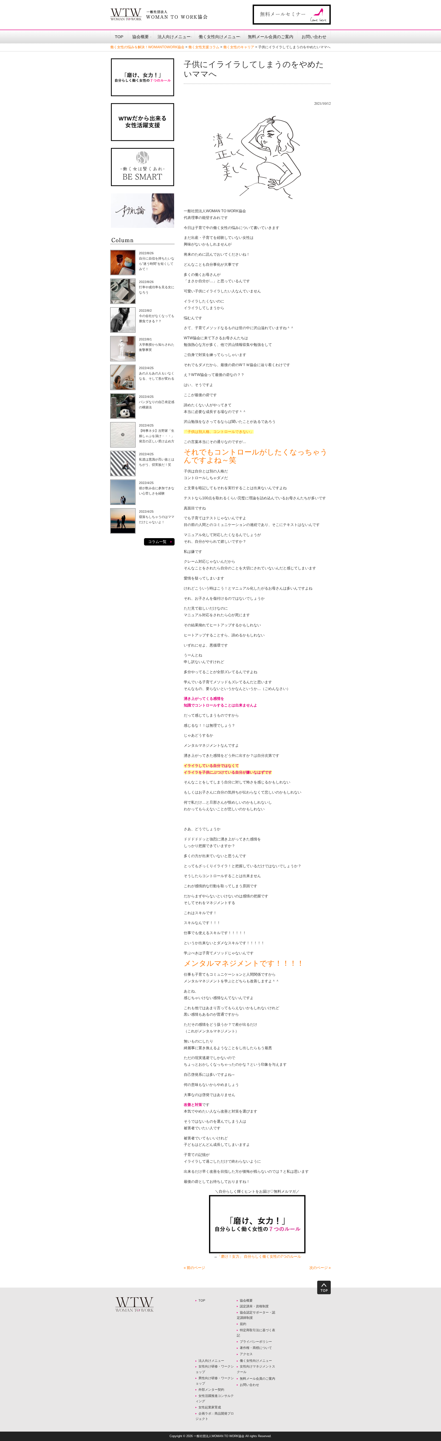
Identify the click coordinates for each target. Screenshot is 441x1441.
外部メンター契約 (212, 1389)
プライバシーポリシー (256, 1341)
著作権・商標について (256, 1348)
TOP (119, 36)
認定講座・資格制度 (254, 1306)
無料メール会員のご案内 (270, 36)
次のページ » (320, 1268)
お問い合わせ (314, 36)
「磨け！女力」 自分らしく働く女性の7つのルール (259, 1256)
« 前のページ (194, 1268)
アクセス (246, 1354)
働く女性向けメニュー (219, 36)
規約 (243, 1324)
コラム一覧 (157, 542)
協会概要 (140, 36)
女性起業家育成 (209, 1407)
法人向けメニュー (174, 36)
